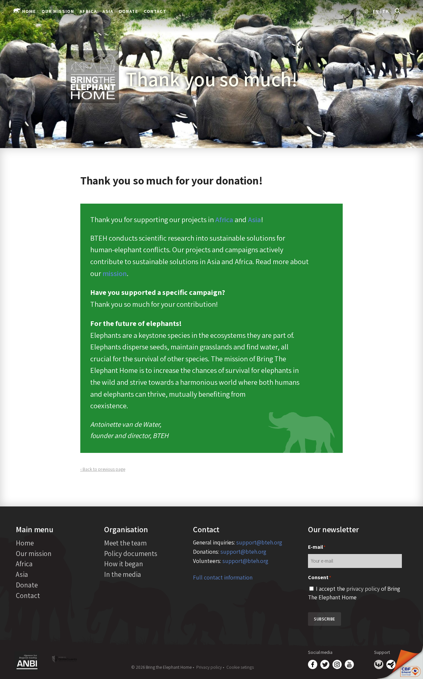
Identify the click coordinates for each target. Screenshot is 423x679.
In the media (122, 574)
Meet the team (125, 542)
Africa (88, 11)
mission (114, 273)
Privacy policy (209, 667)
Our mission (58, 11)
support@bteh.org (259, 542)
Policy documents (130, 553)
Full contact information (222, 577)
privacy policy (363, 588)
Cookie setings (240, 667)
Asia (107, 11)
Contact (155, 11)
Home (29, 11)
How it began (123, 563)
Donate (128, 11)
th (385, 11)
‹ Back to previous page (102, 469)
